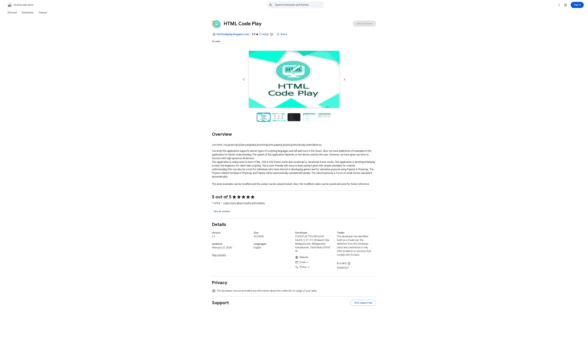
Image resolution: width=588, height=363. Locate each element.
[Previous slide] (244, 79)
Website (304, 257)
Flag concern (219, 255)
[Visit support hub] (363, 302)
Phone (303, 267)
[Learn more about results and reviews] (349, 263)
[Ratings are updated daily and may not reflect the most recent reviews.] (272, 34)
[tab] (12, 12)
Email (302, 262)
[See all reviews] (222, 211)
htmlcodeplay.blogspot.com (233, 34)
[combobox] (299, 5)
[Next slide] (344, 79)
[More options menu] (559, 5)
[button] (565, 5)
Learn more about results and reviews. (244, 203)
